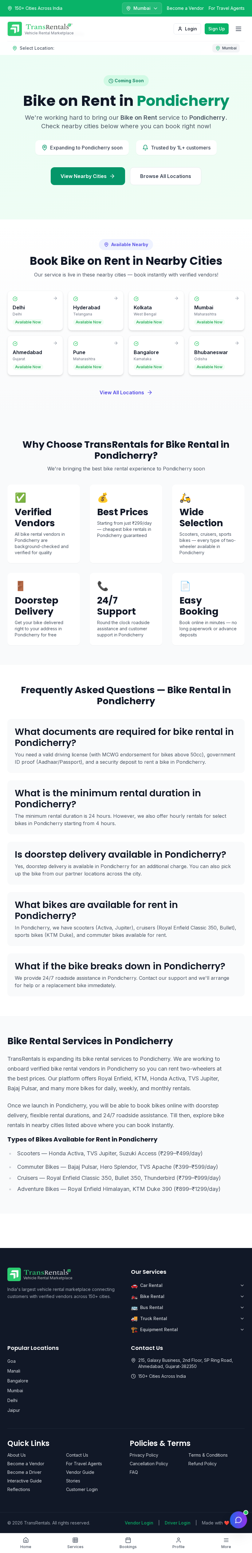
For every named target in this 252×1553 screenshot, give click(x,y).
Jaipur (13, 1410)
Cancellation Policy (149, 1463)
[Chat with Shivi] (238, 1519)
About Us (16, 1455)
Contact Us (77, 1455)
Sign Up (216, 28)
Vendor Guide (80, 1472)
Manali (13, 1370)
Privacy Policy (144, 1455)
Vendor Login (139, 1522)
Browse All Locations (165, 176)
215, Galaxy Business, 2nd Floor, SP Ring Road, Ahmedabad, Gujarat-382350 (185, 1363)
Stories (73, 1480)
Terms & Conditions (208, 1455)
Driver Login (178, 1522)
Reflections (18, 1489)
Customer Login (82, 1489)
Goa (11, 1361)
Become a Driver (24, 1472)
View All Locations (122, 392)
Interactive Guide (24, 1480)
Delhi (12, 1400)
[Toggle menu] (238, 29)
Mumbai (15, 1390)
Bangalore (17, 1380)
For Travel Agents (227, 8)
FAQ (134, 1472)
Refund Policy (202, 1463)
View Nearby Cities (84, 176)
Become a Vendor (185, 8)
